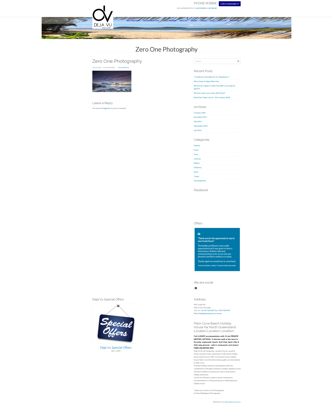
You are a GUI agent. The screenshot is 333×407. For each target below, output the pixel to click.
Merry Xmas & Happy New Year (206, 81)
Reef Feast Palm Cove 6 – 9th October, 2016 (212, 97)
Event (196, 150)
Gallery (194, 21)
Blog (212, 21)
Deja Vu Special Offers (116, 347)
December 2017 (200, 117)
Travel (196, 176)
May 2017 (198, 121)
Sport (196, 172)
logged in (106, 108)
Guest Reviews (169, 21)
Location (222, 21)
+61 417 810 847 (200, 8)
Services (183, 21)
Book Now (234, 21)
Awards (197, 145)
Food (196, 154)
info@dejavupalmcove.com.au (210, 313)
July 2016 (197, 130)
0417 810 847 (213, 8)
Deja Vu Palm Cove (151, 21)
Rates (204, 21)
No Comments (123, 67)
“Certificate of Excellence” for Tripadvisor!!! (211, 77)
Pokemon (197, 167)
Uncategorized (200, 180)
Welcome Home (133, 21)
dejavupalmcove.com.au (233, 402)
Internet (197, 159)
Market (197, 163)
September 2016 (200, 126)
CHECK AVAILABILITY (229, 4)
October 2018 (199, 113)
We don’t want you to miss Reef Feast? (209, 93)
